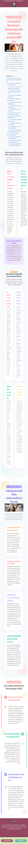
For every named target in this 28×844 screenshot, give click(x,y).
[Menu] (2, 4)
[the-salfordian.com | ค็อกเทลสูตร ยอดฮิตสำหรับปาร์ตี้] (14, 4)
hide (13, 76)
